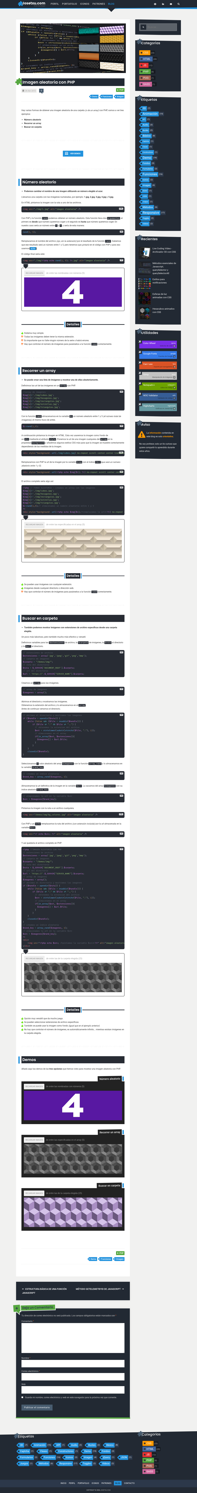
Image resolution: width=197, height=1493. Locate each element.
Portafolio (69, 4)
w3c (159, 396)
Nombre (25, 1358)
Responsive (151, 213)
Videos (146, 223)
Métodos (148, 207)
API (144, 119)
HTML (146, 59)
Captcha (146, 141)
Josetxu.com (33, 3)
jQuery (145, 191)
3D (145, 108)
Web (23, 1384)
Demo (95, 96)
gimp (159, 375)
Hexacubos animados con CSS (163, 310)
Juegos (146, 202)
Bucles (146, 130)
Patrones (98, 4)
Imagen (120, 96)
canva (159, 344)
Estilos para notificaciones (160, 281)
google (159, 354)
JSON (145, 196)
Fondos (147, 163)
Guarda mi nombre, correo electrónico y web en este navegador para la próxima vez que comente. (71, 1397)
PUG (146, 77)
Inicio (63, 1483)
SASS (146, 84)
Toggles (146, 218)
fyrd (159, 365)
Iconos (84, 4)
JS (144, 65)
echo (33, 248)
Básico (147, 135)
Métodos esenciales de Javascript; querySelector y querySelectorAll (164, 268)
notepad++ (159, 386)
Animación (151, 114)
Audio (146, 125)
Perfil (55, 4)
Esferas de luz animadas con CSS (162, 296)
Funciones (107, 96)
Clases (146, 147)
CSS (145, 52)
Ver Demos (75, 153)
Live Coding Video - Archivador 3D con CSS (164, 250)
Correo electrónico (30, 1371)
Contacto (129, 1483)
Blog (111, 4)
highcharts (159, 407)
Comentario (27, 1321)
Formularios (148, 169)
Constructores (148, 152)
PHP (121, 90)
